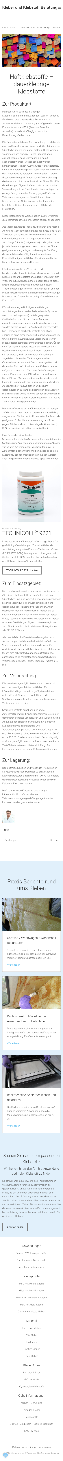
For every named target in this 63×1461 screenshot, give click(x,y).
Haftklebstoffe (31, 1379)
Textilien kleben (31, 1349)
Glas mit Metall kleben (31, 1290)
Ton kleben (31, 1342)
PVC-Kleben (31, 1335)
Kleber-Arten (31, 1365)
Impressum (45, 1447)
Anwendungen (31, 1246)
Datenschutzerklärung (24, 1447)
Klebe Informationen (31, 1395)
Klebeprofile (31, 1276)
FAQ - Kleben (31, 1430)
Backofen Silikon (31, 1372)
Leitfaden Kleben (31, 1410)
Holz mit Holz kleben (31, 1304)
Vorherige (11, 840)
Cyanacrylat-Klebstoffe (31, 1386)
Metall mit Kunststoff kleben (31, 1297)
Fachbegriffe (31, 1417)
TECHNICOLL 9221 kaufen (22, 570)
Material (31, 1320)
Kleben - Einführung (31, 1403)
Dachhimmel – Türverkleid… (31, 1260)
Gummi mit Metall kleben (31, 1311)
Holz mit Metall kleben (31, 1283)
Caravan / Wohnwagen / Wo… (32, 1253)
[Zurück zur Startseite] (29, 7)
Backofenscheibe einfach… (32, 1267)
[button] (59, 7)
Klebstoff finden (15, 1227)
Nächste (53, 840)
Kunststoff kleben (31, 1328)
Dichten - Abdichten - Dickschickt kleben (31, 1424)
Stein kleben (31, 1356)
